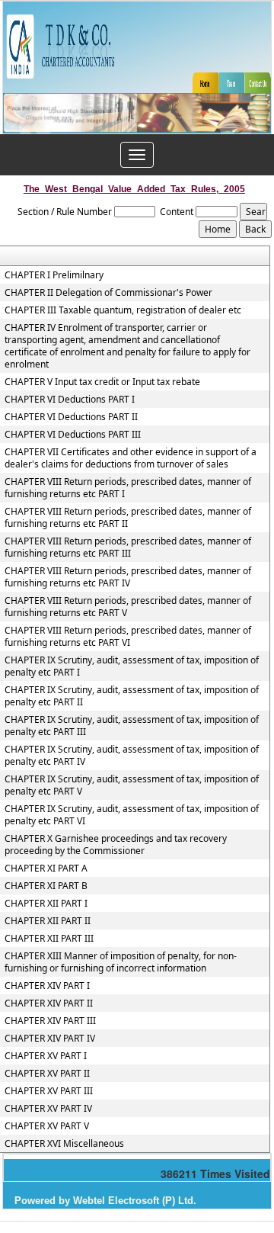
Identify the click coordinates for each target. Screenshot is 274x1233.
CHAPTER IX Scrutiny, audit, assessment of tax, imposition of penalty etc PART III (132, 726)
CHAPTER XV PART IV (48, 1109)
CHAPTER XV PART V (47, 1126)
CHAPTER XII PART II (48, 921)
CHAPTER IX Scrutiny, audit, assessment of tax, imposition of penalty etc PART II (132, 696)
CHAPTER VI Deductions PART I (70, 399)
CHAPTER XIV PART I (47, 986)
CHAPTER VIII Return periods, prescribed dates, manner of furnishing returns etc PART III (128, 547)
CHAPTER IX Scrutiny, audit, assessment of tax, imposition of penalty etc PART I (132, 666)
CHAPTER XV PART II (47, 1074)
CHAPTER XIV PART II (49, 1003)
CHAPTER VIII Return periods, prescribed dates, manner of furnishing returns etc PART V (128, 607)
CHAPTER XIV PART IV (50, 1038)
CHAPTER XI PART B (46, 886)
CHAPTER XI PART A (46, 868)
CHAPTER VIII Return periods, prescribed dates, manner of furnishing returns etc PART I (128, 488)
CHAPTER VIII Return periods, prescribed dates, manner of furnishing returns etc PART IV (128, 577)
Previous (35, 128)
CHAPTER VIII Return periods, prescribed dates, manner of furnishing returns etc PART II (128, 518)
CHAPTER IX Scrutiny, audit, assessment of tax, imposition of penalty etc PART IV (132, 755)
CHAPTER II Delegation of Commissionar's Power (108, 293)
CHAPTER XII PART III (49, 939)
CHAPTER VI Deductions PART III (73, 435)
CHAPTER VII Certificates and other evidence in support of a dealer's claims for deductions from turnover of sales (130, 458)
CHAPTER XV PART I (46, 1056)
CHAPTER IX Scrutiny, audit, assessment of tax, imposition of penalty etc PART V (132, 785)
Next (235, 128)
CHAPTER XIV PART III (50, 1021)
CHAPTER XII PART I (46, 903)
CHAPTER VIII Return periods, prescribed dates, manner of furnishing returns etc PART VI (128, 637)
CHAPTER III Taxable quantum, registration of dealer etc (123, 310)
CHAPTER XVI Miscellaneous (64, 1144)
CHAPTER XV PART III (49, 1091)
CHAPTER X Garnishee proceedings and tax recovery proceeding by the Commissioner (116, 845)
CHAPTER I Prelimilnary (54, 275)
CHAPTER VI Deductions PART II (71, 417)
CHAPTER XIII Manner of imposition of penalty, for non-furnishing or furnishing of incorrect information (121, 962)
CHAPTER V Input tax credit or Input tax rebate (102, 382)
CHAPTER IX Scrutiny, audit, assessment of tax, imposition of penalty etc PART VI (132, 815)
